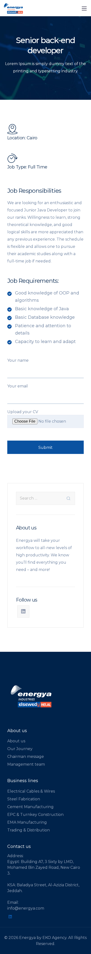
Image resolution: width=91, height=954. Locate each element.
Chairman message (25, 756)
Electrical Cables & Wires (31, 791)
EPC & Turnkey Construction (35, 814)
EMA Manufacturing (27, 822)
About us (16, 741)
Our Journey (20, 748)
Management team (26, 764)
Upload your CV (22, 412)
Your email (17, 386)
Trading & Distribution (28, 830)
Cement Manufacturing (30, 806)
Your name (18, 360)
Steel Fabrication (23, 799)
